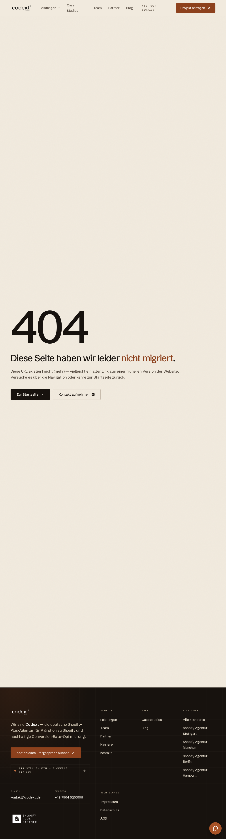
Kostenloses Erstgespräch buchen (43, 753)
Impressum (109, 802)
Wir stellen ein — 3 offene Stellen (43, 770)
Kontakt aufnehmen (74, 394)
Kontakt (106, 753)
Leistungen (48, 8)
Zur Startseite (27, 394)
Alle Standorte (194, 720)
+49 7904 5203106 (149, 7)
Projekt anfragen (193, 8)
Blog (129, 8)
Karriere (106, 744)
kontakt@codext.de (26, 797)
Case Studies (72, 8)
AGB (103, 818)
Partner (114, 8)
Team (97, 8)
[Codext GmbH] (21, 8)
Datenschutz (109, 810)
